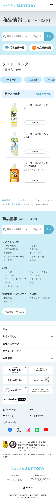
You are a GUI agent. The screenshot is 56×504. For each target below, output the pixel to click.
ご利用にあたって (40, 475)
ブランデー (35, 275)
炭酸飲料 (8, 253)
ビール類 (8, 272)
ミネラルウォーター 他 (14, 256)
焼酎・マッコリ (37, 279)
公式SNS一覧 (9, 422)
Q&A (31, 409)
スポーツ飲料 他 (37, 256)
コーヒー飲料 (12, 79)
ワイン (7, 282)
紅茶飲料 (34, 249)
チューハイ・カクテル (40, 272)
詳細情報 (35, 122)
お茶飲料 (33, 79)
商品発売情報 (44, 47)
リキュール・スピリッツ (15, 279)
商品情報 (12, 20)
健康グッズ (9, 301)
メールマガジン (36, 416)
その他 (33, 260)
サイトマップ (15, 475)
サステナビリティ (12, 351)
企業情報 (7, 358)
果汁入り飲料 (14, 204)
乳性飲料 (8, 260)
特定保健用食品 (11, 249)
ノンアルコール (11, 286)
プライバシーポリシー (16, 480)
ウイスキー (9, 275)
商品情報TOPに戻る (14, 311)
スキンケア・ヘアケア (40, 298)
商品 (5, 329)
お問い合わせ (9, 409)
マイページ (8, 416)
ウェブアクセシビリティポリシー (40, 480)
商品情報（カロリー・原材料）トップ (19, 200)
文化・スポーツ (11, 343)
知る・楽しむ (10, 336)
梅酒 (32, 282)
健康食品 (8, 298)
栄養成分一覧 (17, 47)
